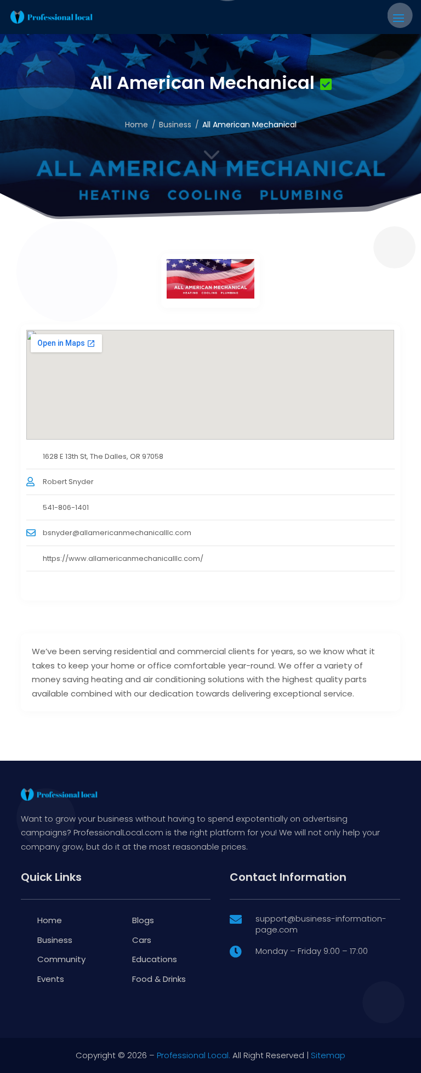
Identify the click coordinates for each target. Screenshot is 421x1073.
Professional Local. (193, 1055)
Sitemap (328, 1055)
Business (175, 124)
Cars (141, 940)
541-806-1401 (66, 507)
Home (136, 124)
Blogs (143, 920)
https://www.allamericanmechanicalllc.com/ (123, 558)
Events (50, 979)
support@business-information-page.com (320, 924)
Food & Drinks (159, 979)
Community (61, 959)
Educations (154, 959)
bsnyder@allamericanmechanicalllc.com (117, 532)
